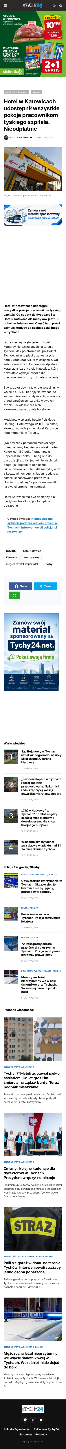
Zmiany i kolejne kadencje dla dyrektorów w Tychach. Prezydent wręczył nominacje (29, 1173)
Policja (53, 874)
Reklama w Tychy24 (46, 1429)
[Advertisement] (33, 259)
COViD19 (11, 550)
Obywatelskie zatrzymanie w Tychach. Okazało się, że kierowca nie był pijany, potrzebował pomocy (41, 886)
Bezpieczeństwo (30, 874)
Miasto (43, 874)
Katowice (11, 557)
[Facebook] (25, 1419)
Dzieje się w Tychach (16, 92)
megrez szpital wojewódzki (22, 563)
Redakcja (41, 1434)
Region (36, 92)
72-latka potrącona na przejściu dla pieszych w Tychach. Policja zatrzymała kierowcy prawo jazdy (40, 949)
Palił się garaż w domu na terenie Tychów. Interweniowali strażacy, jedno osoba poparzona (33, 1267)
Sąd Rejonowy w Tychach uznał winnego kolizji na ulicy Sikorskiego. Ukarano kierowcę (41, 757)
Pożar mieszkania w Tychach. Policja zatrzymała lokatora (40, 917)
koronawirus (31, 557)
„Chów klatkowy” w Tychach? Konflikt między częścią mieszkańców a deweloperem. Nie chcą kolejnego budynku (39, 818)
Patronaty (25, 1434)
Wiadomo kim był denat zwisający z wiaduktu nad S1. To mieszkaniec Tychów (41, 845)
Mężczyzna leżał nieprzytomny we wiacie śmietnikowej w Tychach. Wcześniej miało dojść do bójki (39, 984)
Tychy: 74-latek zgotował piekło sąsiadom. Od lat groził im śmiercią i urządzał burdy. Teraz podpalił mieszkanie (31, 1080)
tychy (49, 563)
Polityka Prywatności (17, 1429)
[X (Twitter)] (33, 1419)
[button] (6, 5)
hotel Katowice (32, 550)
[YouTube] (41, 1419)
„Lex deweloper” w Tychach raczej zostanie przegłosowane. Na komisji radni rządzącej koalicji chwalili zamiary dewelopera (41, 786)
